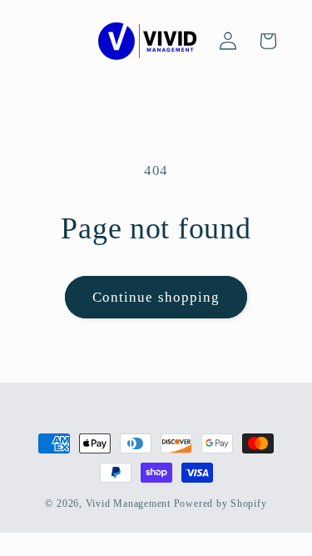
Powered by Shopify (220, 503)
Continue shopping (156, 297)
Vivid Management (128, 503)
